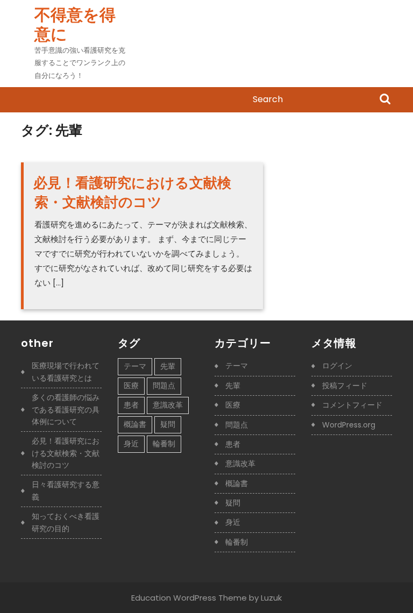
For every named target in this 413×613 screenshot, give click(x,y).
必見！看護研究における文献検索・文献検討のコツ (132, 192)
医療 (131, 385)
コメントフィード (352, 405)
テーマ (135, 366)
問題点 (164, 385)
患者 (131, 405)
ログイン (337, 365)
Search (385, 100)
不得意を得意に (75, 24)
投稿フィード (344, 385)
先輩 (167, 366)
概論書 (135, 424)
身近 (131, 443)
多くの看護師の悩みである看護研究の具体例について (65, 409)
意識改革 (168, 405)
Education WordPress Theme (189, 597)
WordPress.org (348, 424)
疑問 (167, 424)
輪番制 (164, 443)
